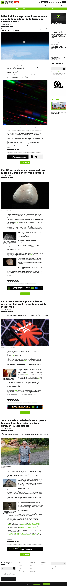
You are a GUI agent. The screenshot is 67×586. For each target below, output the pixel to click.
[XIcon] (53, 2)
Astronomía (10, 152)
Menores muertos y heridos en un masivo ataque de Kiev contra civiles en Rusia (9, 489)
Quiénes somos (32, 563)
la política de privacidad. (58, 71)
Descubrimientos (28, 283)
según (31, 254)
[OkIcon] (58, 2)
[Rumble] (51, 2)
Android (42, 564)
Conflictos (9, 544)
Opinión (37, 5)
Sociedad (32, 152)
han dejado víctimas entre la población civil (27, 527)
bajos (39, 378)
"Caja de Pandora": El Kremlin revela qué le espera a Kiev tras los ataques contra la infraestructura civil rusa (58, 36)
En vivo (16, 2)
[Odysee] (56, 567)
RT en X (8, 579)
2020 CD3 (21, 67)
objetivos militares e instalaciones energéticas (26, 534)
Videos (20, 567)
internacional (38, 152)
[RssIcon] (64, 567)
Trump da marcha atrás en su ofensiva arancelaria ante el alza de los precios (58, 47)
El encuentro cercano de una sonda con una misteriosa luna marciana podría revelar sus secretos (9, 242)
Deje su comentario (25, 162)
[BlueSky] (57, 2)
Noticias (6, 5)
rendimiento (22, 380)
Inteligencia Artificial (27, 402)
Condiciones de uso (33, 571)
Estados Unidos (26, 152)
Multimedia (47, 5)
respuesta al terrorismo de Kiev (16, 533)
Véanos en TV (44, 2)
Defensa (15, 544)
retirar (31, 385)
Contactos (31, 565)
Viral (15, 5)
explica (16, 222)
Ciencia (15, 152)
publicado (32, 66)
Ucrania (40, 544)
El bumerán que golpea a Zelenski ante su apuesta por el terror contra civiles (9, 512)
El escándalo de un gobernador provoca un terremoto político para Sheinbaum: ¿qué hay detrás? (58, 52)
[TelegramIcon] (55, 2)
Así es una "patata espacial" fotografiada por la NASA (8, 268)
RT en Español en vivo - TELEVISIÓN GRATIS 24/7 (57, 22)
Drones (20, 544)
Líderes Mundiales (21, 571)
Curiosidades (21, 283)
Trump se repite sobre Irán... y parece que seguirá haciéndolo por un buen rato (58, 112)
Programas (26, 5)
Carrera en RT (32, 569)
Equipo (31, 566)
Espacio (20, 152)
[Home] (2, 2)
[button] (59, 17)
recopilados (26, 360)
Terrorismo (34, 544)
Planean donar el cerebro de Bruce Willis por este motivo (58, 58)
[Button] (39, 2)
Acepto (57, 71)
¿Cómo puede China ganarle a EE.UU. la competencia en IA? (8, 379)
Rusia (24, 544)
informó (13, 355)
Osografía (55, 99)
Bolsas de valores (11, 402)
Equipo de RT (60, 5)
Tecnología (34, 402)
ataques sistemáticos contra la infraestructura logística (29, 529)
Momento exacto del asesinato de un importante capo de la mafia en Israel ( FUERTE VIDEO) (58, 42)
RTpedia (20, 570)
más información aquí (37, 584)
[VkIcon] (50, 2)
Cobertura (31, 568)
